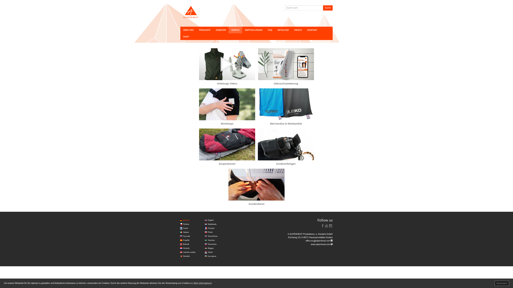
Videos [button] (298, 30)
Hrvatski (186, 248)
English (211, 220)
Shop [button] (186, 36)
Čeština (186, 224)
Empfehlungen (254, 30)
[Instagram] (331, 226)
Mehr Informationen (203, 283)
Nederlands (212, 224)
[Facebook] (323, 226)
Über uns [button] (188, 30)
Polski (210, 232)
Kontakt (312, 30)
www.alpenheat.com (321, 244)
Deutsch (186, 220)
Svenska (211, 240)
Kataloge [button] (283, 30)
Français (211, 228)
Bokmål (186, 244)
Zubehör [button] (221, 30)
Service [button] (235, 30)
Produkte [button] (204, 30)
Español (186, 240)
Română (186, 256)
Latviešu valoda (189, 252)
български (212, 256)
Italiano (186, 232)
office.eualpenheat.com (318, 241)
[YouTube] (327, 226)
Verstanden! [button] (501, 283)
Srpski (210, 252)
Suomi (185, 228)
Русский (186, 236)
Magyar (211, 248)
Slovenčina (212, 244)
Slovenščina (212, 236)
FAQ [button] (270, 30)
